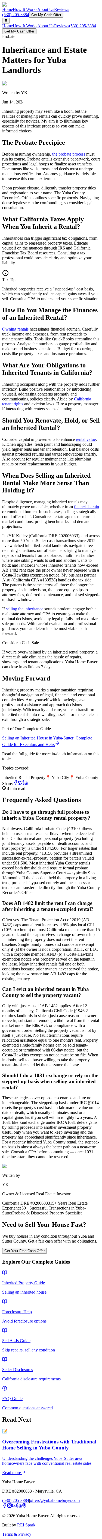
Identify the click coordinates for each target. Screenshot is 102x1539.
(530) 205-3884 (15, 14)
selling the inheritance (24, 609)
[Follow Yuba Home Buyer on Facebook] (4, 1506)
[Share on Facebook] (15, 783)
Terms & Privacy (16, 1534)
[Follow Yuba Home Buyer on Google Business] (24, 1506)
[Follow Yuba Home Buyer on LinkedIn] (19, 1506)
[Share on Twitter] (20, 783)
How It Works (25, 9)
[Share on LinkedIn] (25, 783)
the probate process (68, 154)
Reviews (61, 9)
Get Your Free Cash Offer (24, 1251)
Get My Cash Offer (46, 15)
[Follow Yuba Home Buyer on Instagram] (9, 1506)
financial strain (86, 506)
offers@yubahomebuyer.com (55, 1500)
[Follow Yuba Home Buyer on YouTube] (14, 1506)
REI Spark (26, 1525)
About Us (45, 9)
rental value (86, 439)
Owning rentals (15, 329)
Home (7, 9)
